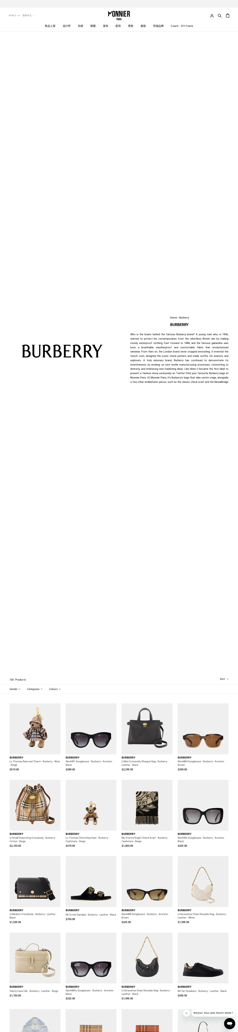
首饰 (105, 26)
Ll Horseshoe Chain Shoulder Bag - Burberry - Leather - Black (146, 992)
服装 (143, 26)
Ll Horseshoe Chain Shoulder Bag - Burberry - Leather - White (202, 916)
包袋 (80, 26)
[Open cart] (227, 15)
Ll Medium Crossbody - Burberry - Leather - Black (33, 916)
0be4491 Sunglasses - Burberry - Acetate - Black (89, 763)
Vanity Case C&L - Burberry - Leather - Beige (34, 991)
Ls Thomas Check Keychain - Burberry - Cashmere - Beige (87, 839)
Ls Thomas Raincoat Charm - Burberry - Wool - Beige (35, 763)
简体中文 (27, 15)
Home (173, 317)
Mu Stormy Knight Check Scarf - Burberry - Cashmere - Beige (145, 839)
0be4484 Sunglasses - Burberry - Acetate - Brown (201, 763)
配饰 (118, 26)
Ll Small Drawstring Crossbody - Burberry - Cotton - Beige (33, 839)
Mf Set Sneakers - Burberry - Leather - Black (202, 991)
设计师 (67, 26)
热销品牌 (158, 26)
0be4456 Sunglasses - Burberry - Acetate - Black (201, 839)
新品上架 (50, 26)
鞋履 (93, 26)
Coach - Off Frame (182, 26)
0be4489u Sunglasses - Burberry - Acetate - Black (90, 992)
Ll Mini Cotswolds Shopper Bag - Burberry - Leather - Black (145, 763)
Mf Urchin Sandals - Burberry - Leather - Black (91, 914)
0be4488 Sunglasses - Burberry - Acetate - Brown (145, 916)
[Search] (220, 15)
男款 (130, 26)
